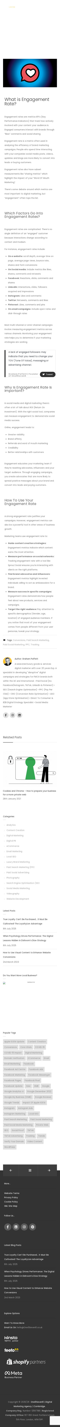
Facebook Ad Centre (14, 1069)
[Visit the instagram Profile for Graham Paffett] (12, 715)
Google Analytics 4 (14, 1091)
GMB (36, 1086)
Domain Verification (14, 1058)
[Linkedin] (16, 1227)
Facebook (29, 1063)
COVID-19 (40, 1047)
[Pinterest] (32, 1227)
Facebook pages (12, 1080)
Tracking (35, 645)
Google (46, 1086)
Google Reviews (43, 1097)
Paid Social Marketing (13, 645)
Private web (42, 1125)
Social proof (18, 1130)
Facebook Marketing (14, 1075)
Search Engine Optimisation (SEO (23, 883)
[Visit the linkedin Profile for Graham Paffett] (19, 715)
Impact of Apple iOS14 (34, 1102)
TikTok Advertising (13, 1136)
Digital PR (11, 840)
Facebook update (13, 1086)
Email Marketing (14, 851)
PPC (28, 645)
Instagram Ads (25, 1108)
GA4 (28, 1086)
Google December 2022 (39, 1091)
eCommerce (13, 846)
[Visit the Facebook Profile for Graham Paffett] (6, 715)
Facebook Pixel (32, 1080)
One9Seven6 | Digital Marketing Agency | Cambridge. (33, 1404)
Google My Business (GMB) (17, 1097)
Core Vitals (26, 1047)
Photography (13, 877)
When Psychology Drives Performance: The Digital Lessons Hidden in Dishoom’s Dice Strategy (28, 938)
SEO (6, 1130)
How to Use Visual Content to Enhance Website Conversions (27, 954)
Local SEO (11, 856)
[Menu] (54, 5)
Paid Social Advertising (18, 872)
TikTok (30, 1130)
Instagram (9, 1108)
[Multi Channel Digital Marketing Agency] (12, 6)
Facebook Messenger (39, 1075)
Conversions (19, 640)
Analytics (11, 825)
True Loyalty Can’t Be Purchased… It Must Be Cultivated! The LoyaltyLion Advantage (25, 921)
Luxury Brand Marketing (18, 862)
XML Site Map (10, 1206)
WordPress (9, 1147)
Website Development (18, 899)
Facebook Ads (36, 1069)
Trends (41, 1136)
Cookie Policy (11, 1201)
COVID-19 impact (13, 1052)
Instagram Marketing (14, 1113)
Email (46, 1058)
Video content (34, 1141)
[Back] (30, 1170)
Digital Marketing (15, 835)
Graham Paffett (30, 658)
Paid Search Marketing (38, 640)
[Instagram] (24, 1227)
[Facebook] (7, 1227)
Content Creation (15, 830)
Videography (13, 893)
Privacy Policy (11, 1197)
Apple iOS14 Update (14, 1041)
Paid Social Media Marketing (18, 1125)
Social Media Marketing (18, 888)
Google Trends (11, 1102)
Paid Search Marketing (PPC (21, 867)
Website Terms (11, 1193)
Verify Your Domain (14, 1141)
